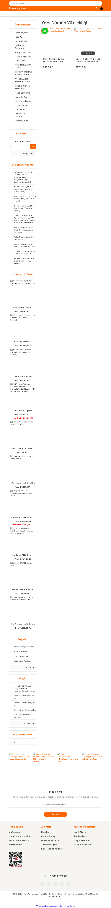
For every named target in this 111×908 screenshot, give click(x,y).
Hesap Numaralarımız (19, 840)
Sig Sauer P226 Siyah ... (23, 555)
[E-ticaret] (55, 906)
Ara (32, 147)
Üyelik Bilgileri (80, 832)
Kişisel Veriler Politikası (52, 848)
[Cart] (99, 8)
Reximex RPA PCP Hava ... (23, 589)
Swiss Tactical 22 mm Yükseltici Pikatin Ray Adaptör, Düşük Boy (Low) (53, 60)
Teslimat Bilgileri (49, 844)
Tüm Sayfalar (28, 667)
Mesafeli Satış (48, 836)
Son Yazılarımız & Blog (20, 836)
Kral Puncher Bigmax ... (23, 410)
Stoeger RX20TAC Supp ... (23, 517)
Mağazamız (14, 832)
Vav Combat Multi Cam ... (23, 624)
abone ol (55, 814)
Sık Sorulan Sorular (83, 844)
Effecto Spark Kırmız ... (23, 376)
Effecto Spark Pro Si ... (23, 341)
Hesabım (45, 832)
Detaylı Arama (28, 153)
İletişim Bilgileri (81, 836)
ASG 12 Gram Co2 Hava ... (23, 448)
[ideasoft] (41, 906)
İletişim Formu (15, 844)
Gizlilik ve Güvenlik (50, 840)
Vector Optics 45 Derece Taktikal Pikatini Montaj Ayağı (88, 60)
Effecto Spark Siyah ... (23, 307)
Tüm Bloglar (29, 723)
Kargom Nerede (81, 840)
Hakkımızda (16, 826)
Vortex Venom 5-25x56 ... (23, 483)
